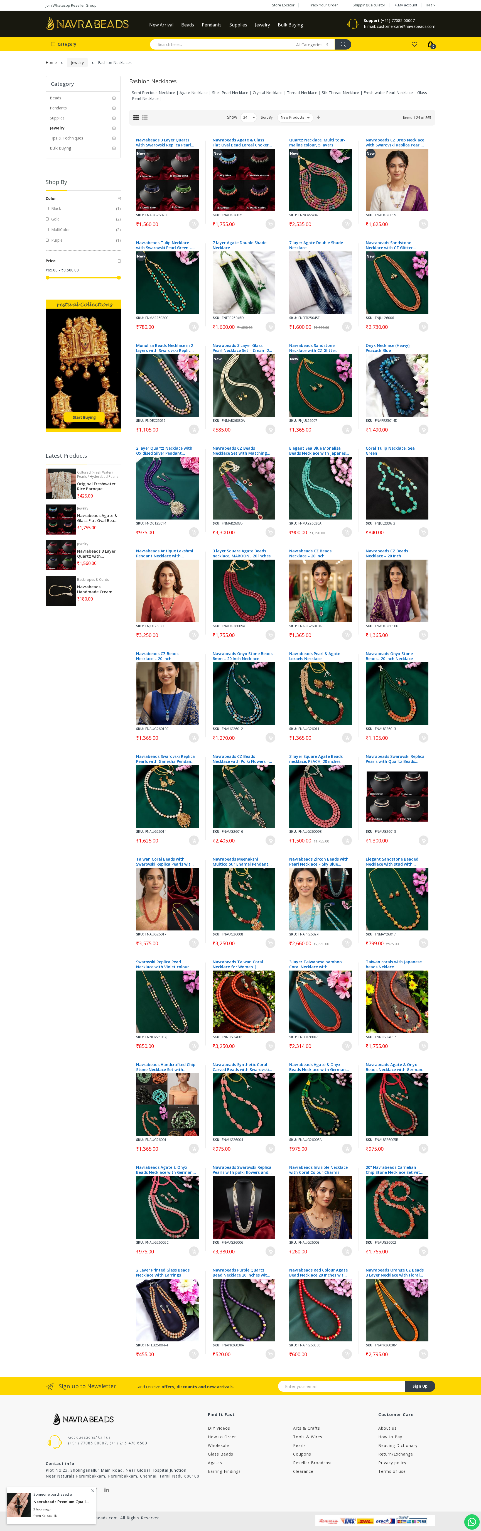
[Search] (343, 44)
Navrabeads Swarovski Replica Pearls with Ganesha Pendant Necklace (165, 759)
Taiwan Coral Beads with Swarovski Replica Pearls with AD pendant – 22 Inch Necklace (166, 862)
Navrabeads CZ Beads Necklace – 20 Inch (310, 553)
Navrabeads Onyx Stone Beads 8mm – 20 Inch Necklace (243, 656)
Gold (55, 219)
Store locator (283, 5)
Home (51, 62)
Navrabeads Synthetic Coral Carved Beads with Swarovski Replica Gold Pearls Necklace (241, 1067)
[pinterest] (82, 1490)
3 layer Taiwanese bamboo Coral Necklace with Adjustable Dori (315, 964)
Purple (56, 240)
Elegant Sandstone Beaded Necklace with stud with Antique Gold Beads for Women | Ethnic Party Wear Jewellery (393, 862)
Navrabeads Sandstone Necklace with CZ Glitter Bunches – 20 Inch (389, 245)
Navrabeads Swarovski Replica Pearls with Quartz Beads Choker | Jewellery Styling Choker (395, 759)
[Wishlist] (414, 43)
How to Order (222, 1436)
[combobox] (221, 44)
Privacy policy (392, 1462)
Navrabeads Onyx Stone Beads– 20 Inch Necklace (389, 656)
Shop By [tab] (56, 182)
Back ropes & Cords (93, 579)
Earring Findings (224, 1471)
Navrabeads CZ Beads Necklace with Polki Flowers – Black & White (241, 759)
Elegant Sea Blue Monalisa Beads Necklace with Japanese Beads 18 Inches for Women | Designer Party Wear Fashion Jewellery (318, 451)
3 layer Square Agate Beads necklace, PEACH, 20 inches (316, 759)
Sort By (267, 117)
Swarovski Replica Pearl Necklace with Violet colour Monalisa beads (162, 964)
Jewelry (77, 62)
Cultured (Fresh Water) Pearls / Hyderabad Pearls (97, 474)
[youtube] (70, 1490)
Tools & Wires (307, 1436)
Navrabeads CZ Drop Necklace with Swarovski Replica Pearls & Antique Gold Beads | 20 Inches (395, 143)
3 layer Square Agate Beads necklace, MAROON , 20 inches (242, 553)
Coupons (302, 1454)
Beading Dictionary (398, 1445)
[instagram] (58, 1490)
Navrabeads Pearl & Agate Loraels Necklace (314, 656)
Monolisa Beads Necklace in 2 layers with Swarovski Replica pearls (164, 348)
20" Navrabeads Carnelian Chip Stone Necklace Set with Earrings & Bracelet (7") (394, 1170)
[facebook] (47, 1490)
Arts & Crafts (306, 1428)
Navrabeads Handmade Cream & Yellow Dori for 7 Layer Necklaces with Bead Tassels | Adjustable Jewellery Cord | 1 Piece (97, 589)
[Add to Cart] (194, 224)
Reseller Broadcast (312, 1462)
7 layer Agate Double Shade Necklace (239, 245)
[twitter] (94, 1490)
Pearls (299, 1445)
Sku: (140, 215)
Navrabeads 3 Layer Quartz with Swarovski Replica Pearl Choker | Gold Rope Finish (163, 143)
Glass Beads (220, 1454)
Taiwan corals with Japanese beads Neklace (394, 964)
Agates (215, 1462)
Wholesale (218, 1445)
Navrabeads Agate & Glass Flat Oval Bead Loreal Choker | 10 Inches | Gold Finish (242, 143)
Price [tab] (51, 260)
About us (387, 1428)
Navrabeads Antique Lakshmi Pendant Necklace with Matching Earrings (164, 553)
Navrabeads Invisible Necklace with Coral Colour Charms (318, 1170)
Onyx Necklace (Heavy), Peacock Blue (388, 348)
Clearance (303, 1471)
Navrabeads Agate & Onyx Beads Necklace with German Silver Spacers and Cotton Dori (319, 1067)
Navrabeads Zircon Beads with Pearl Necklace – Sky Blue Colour (319, 862)
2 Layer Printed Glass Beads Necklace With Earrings (163, 1273)
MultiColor (60, 229)
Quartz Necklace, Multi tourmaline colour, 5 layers (317, 143)
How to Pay (390, 1436)
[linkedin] (106, 1490)
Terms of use (392, 1471)
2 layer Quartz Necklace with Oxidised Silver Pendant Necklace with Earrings (164, 451)
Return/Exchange (395, 1454)
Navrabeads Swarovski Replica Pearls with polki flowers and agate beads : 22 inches (242, 1170)
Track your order (323, 5)
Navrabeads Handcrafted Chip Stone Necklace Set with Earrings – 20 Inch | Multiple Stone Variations (165, 1067)
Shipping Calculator (369, 5)
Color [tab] (51, 198)
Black (55, 208)
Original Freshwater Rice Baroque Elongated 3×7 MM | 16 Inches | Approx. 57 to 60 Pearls (97, 486)
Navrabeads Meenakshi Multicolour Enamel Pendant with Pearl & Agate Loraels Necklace (240, 862)
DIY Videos (219, 1428)
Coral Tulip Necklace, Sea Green (390, 451)
